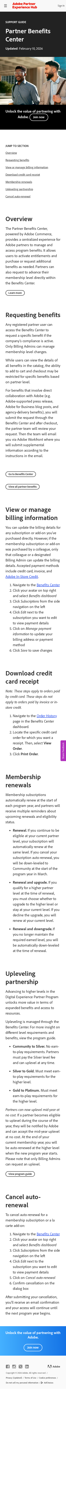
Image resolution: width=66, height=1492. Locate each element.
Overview (11, 153)
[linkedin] (27, 1366)
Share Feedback (63, 751)
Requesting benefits (17, 160)
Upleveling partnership (19, 189)
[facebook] (8, 1366)
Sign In (61, 5)
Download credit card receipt (23, 174)
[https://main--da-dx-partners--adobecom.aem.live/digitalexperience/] (24, 5)
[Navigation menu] (5, 5)
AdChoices (48, 1382)
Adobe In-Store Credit (22, 576)
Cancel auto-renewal (18, 196)
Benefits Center (48, 585)
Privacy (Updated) (14, 1378)
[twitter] (20, 1366)
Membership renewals (19, 182)
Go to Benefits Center (20, 474)
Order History (47, 716)
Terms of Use (30, 1378)
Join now (39, 117)
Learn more (15, 293)
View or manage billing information (27, 167)
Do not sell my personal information (22, 1382)
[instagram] (14, 1366)
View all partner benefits (22, 486)
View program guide (20, 1174)
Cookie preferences (47, 1378)
